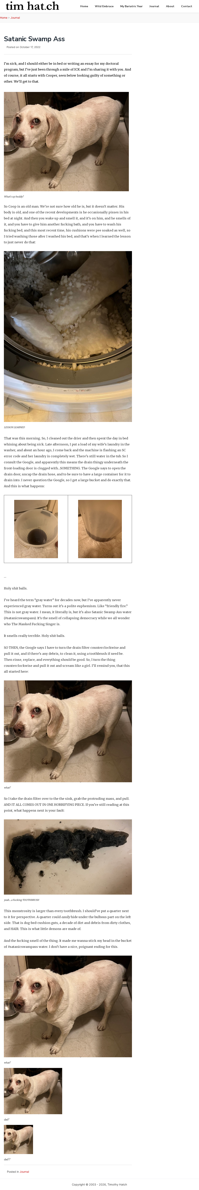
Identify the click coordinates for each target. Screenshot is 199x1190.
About (170, 6)
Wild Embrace (104, 6)
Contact (186, 6)
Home (84, 6)
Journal (154, 6)
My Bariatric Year (131, 6)
